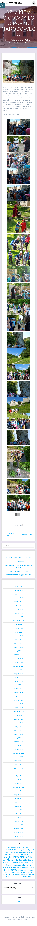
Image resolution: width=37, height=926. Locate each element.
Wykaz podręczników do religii (18, 571)
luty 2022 (18, 776)
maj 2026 (18, 594)
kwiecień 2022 (18, 768)
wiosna (7, 877)
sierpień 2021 (18, 795)
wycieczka (18, 877)
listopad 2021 (18, 783)
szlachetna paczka (20, 874)
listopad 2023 (18, 708)
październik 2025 (18, 621)
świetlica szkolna (27, 877)
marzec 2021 (18, 810)
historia (23, 855)
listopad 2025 (18, 617)
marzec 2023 (18, 734)
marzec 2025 (18, 647)
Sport (27, 872)
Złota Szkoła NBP (18, 561)
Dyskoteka (29, 852)
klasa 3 (29, 859)
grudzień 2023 (18, 704)
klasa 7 (27, 863)
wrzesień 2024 (18, 670)
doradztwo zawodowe (18, 852)
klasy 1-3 (10, 865)
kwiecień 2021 (18, 806)
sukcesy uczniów (8, 874)
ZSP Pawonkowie (12, 3)
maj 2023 (18, 727)
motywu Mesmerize (23, 919)
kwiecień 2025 (18, 643)
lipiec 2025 (18, 632)
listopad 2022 (18, 749)
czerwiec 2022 (18, 761)
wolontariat (12, 877)
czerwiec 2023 (18, 723)
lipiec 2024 (18, 677)
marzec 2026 (18, 602)
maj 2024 (18, 685)
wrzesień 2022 (18, 757)
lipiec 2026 (18, 587)
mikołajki (24, 867)
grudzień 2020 (18, 821)
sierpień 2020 (18, 832)
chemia (25, 850)
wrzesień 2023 (18, 715)
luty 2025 (18, 651)
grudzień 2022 (18, 745)
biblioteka (26, 847)
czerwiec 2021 (18, 798)
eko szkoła (15, 854)
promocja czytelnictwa (22, 870)
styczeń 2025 (18, 655)
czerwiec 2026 (18, 590)
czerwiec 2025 (18, 636)
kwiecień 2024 (18, 689)
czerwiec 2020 (18, 836)
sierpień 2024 (18, 674)
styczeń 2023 (18, 742)
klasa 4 (5, 862)
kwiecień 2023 (18, 730)
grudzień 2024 (18, 658)
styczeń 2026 (18, 609)
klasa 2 (19, 525)
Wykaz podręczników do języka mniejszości (18, 575)
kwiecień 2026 (18, 598)
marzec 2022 (18, 772)
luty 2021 (18, 814)
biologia (20, 850)
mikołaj (19, 867)
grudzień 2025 (18, 613)
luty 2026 (18, 605)
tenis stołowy (29, 874)
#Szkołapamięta (11, 847)
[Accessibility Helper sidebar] (2, 5)
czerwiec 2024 (18, 681)
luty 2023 (18, 738)
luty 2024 (18, 696)
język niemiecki (22, 857)
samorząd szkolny (18, 872)
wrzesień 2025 (18, 624)
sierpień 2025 (18, 628)
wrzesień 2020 (18, 829)
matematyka (9, 867)
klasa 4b (11, 862)
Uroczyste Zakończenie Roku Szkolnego (18, 557)
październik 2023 (18, 711)
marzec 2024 (18, 692)
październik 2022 (18, 753)
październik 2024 (18, 666)
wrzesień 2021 (18, 791)
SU (30, 872)
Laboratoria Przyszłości (23, 865)
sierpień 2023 (18, 719)
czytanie (30, 850)
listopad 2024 (18, 662)
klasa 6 (22, 863)
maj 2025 (18, 639)
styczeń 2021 (18, 817)
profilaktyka (10, 869)
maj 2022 (18, 764)
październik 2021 (18, 787)
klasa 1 (11, 859)
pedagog (30, 867)
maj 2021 (18, 802)
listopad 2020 (18, 825)
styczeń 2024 (18, 700)
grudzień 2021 (18, 779)
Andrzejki (17, 847)
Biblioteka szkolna (10, 850)
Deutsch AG (7, 852)
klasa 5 (16, 862)
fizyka (19, 854)
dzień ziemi (8, 855)
